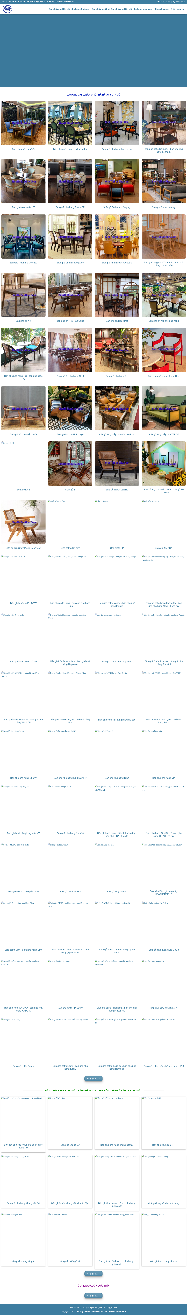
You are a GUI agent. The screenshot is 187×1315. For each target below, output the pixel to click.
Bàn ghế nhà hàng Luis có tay (117, 149)
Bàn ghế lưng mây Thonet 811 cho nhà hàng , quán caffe (163, 264)
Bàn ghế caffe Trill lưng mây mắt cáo (116, 719)
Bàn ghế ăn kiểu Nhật (117, 320)
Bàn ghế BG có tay (70, 1145)
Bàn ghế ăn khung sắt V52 (163, 1261)
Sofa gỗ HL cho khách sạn (70, 434)
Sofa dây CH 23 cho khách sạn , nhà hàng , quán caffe (70, 951)
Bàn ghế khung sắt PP (163, 1145)
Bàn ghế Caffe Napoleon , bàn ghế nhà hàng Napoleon (70, 663)
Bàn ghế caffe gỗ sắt (70, 1261)
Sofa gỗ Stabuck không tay (117, 207)
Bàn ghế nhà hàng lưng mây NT (23, 833)
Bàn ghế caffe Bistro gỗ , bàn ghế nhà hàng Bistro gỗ (117, 1067)
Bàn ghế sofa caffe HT (23, 207)
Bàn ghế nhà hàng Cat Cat (70, 833)
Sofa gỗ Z (70, 489)
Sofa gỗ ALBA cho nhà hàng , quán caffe (117, 951)
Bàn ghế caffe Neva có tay (23, 661)
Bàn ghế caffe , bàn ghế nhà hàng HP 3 (163, 1066)
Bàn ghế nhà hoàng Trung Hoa (163, 376)
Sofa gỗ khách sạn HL (117, 489)
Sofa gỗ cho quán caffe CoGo (164, 949)
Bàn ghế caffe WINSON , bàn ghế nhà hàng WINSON (23, 721)
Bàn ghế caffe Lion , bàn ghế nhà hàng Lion (70, 721)
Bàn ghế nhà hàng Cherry (23, 778)
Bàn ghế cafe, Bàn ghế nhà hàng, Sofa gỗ (69, 9)
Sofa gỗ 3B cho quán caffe (23, 434)
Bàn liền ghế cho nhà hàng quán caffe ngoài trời (23, 1146)
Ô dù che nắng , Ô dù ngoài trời (170, 9)
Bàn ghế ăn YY (23, 320)
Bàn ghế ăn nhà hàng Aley (70, 262)
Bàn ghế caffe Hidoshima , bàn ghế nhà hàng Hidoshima (117, 1009)
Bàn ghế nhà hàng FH (117, 376)
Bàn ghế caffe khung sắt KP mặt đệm (70, 1203)
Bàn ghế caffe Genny (23, 1066)
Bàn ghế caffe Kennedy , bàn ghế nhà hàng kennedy (163, 150)
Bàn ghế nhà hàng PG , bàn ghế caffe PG (23, 377)
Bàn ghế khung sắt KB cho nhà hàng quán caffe (116, 1204)
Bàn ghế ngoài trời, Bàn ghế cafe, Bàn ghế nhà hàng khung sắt (122, 9)
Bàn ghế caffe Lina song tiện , (117, 661)
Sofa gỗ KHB (23, 489)
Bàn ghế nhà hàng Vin (163, 778)
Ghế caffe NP (117, 547)
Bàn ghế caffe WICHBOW (23, 603)
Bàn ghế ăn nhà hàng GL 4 (70, 376)
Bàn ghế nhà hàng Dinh (117, 778)
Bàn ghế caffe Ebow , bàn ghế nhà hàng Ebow (70, 1067)
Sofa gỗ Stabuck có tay (163, 207)
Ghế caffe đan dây (70, 547)
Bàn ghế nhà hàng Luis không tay (70, 149)
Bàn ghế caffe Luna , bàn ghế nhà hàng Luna (70, 604)
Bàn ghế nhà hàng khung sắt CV (116, 1145)
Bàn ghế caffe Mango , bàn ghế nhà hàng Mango (117, 604)
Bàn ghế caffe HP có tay (70, 1008)
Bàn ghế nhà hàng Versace (23, 262)
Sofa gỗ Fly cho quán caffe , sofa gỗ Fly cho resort (163, 491)
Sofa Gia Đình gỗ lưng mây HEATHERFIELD (163, 893)
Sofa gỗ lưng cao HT (116, 891)
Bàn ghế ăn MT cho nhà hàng (164, 320)
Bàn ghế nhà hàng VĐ (23, 149)
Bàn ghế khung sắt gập (23, 1261)
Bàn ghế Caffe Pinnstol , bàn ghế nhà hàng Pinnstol (164, 663)
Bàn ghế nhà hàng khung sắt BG (23, 1203)
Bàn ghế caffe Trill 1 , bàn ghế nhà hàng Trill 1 (163, 721)
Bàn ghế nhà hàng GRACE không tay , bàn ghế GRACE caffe (116, 834)
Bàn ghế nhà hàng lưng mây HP (70, 778)
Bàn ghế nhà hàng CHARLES (117, 262)
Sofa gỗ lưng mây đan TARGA (163, 434)
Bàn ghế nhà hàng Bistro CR (70, 207)
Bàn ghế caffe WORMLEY (163, 1008)
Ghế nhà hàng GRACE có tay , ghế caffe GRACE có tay (164, 834)
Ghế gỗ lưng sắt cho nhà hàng (163, 1203)
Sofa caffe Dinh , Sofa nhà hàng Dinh (23, 949)
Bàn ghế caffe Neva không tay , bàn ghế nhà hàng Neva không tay (163, 604)
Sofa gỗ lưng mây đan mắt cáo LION (116, 434)
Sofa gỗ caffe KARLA (70, 891)
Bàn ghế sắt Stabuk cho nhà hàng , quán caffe (117, 1262)
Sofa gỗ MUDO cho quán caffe (23, 891)
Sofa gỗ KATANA (163, 547)
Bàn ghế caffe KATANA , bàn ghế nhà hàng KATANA (23, 1009)
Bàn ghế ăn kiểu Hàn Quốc (70, 320)
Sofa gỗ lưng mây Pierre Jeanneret (23, 547)
